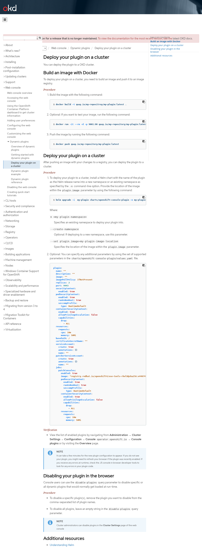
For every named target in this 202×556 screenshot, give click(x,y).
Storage (10, 226)
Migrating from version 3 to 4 (20, 307)
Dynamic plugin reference (20, 180)
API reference (13, 324)
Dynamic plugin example (20, 172)
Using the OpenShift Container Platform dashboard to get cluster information (21, 110)
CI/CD (9, 243)
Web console (58, 48)
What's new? (12, 50)
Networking (12, 221)
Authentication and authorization (15, 213)
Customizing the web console (19, 135)
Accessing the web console (17, 99)
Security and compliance (20, 206)
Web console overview (19, 93)
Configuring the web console (18, 127)
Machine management (18, 260)
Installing (10, 62)
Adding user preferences (21, 120)
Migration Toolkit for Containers (16, 316)
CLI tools (10, 200)
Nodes (9, 265)
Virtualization (13, 329)
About (9, 45)
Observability (13, 280)
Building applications (17, 254)
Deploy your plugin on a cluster (23, 164)
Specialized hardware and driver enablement (19, 293)
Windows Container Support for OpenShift (21, 272)
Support (10, 82)
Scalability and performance (22, 285)
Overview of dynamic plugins (23, 148)
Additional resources (161, 55)
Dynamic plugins (80, 48)
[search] (40, 38)
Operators (11, 237)
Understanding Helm (62, 545)
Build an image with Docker (165, 41)
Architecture (12, 56)
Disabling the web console (21, 187)
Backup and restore (16, 300)
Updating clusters (15, 76)
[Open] (4, 19)
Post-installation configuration (14, 69)
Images (9, 248)
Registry (10, 232)
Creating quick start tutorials (18, 193)
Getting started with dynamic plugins (22, 156)
